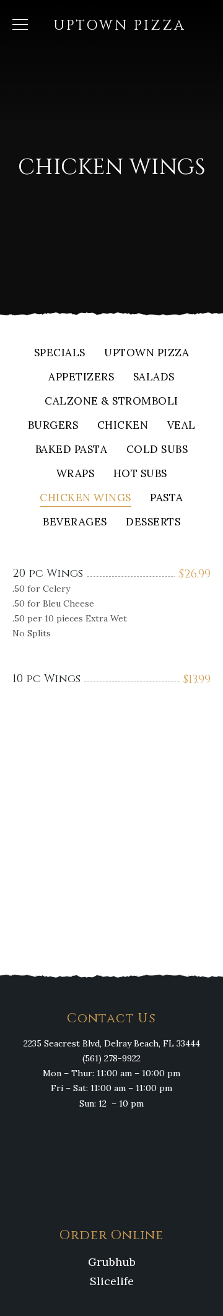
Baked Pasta (71, 450)
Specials (59, 353)
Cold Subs (157, 450)
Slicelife (112, 1281)
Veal (181, 426)
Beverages (75, 523)
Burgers (53, 426)
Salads (154, 378)
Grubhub (112, 1262)
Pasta (166, 498)
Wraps (75, 474)
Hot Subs (140, 474)
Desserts (153, 523)
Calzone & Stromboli (111, 402)
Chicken (123, 426)
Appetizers (81, 378)
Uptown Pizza (146, 353)
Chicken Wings (85, 498)
